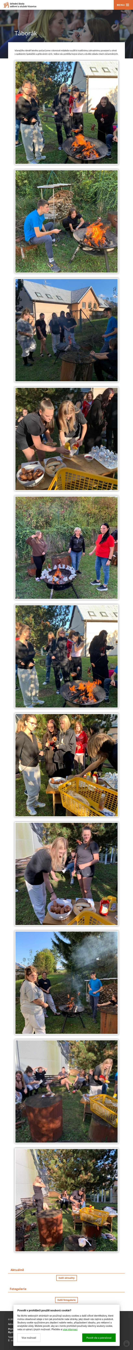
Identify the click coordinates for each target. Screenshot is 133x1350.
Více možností (29, 1337)
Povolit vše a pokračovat (98, 1337)
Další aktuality (67, 1277)
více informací (70, 1329)
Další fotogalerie (66, 1299)
